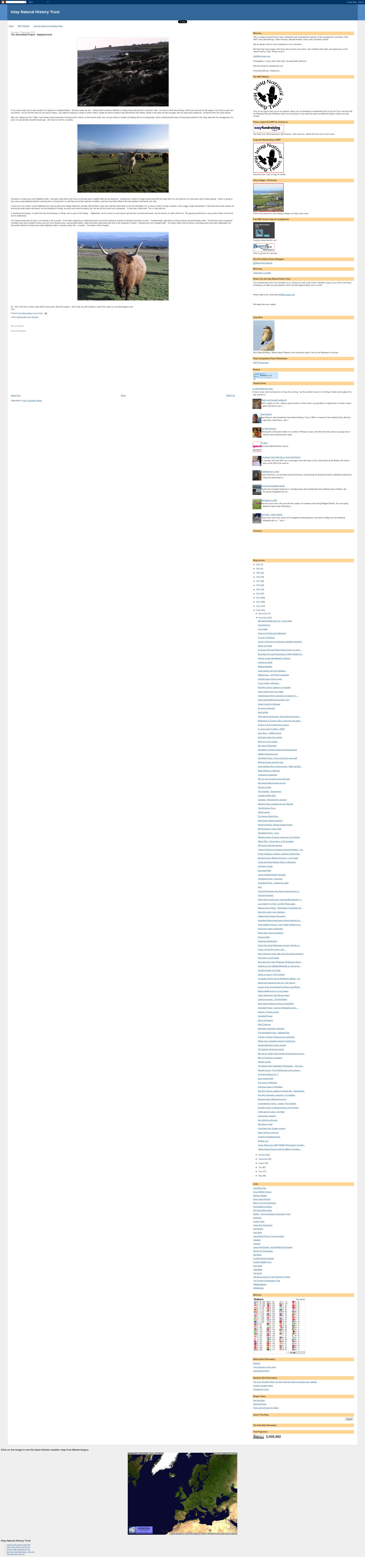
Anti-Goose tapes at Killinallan (270, 929)
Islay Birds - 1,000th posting (269, 733)
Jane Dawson (266, 414)
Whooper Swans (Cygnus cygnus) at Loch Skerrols (279, 837)
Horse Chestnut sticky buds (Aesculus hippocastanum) (280, 954)
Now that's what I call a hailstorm (271, 912)
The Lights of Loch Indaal (268, 958)
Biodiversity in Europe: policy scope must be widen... (280, 721)
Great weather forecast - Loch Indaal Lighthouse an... (280, 925)
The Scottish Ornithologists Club (266, 1281)
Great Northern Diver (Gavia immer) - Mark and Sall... (280, 766)
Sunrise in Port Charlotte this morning (273, 725)
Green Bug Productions (262, 1225)
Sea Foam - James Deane (271, 514)
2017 (258, 581)
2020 (258, 569)
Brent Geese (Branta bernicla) (270, 821)
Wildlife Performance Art (268, 754)
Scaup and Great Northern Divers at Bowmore (277, 862)
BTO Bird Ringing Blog (262, 1210)
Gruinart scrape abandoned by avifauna (274, 658)
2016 (258, 585)
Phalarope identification (267, 941)
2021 (258, 564)
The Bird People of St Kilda (269, 970)
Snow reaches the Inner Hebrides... (272, 671)
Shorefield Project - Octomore (270, 879)
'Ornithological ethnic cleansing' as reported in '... (278, 696)
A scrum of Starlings (266, 638)
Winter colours (264, 812)
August (261, 1163)
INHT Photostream (261, 363)
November (262, 618)
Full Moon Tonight (265, 866)
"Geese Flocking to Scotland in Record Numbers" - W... (281, 850)
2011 (258, 606)
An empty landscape (266, 708)
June (260, 1171)
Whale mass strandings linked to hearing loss (276, 1041)
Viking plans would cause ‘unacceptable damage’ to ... (280, 900)
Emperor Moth (264, 937)
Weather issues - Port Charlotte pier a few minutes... (279, 1070)
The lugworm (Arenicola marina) (271, 1049)
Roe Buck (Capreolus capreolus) (271, 1029)
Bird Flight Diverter (268, 429)
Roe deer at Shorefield (267, 746)
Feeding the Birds (265, 662)
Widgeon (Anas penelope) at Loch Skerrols (275, 804)
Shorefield (34, 317)
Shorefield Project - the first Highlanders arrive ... (278, 1008)
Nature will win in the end (268, 1133)
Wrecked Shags (259, 1404)
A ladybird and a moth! (270, 472)
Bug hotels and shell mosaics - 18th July (20, 1552)
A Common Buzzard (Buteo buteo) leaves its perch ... (280, 650)
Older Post (230, 395)
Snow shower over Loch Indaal (270, 692)
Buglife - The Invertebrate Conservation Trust (271, 1214)
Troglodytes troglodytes (267, 775)
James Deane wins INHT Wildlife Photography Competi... (281, 1145)
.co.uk (266, 375)
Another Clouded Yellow (263, 1386)
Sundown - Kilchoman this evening (272, 800)
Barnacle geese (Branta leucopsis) (272, 1099)
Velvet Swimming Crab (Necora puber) (273, 995)
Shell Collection (264, 1024)
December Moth (264, 871)
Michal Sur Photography (263, 1251)
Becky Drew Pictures (262, 1199)
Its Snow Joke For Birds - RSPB (271, 729)
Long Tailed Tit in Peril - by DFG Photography (276, 904)
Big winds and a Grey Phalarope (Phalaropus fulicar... (280, 962)
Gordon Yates (258, 1221)
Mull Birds (257, 1255)
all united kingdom (266, 377)
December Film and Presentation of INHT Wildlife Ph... (280, 654)
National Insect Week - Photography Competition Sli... (280, 908)
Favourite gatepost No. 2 (268, 1074)
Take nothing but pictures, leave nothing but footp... (279, 716)
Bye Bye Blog (259, 1400)
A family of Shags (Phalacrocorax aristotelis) (276, 1037)
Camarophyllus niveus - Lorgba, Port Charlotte (277, 1104)
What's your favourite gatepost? (274, 400)
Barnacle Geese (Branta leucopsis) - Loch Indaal (278, 858)
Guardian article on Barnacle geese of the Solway (278, 1108)
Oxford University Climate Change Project (275, 825)
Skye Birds (257, 1266)
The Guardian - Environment (269, 791)
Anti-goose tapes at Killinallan (270, 1087)
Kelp (260, 887)
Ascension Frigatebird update (273, 486)
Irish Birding (258, 1229)
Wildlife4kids (258, 1288)
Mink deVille (263, 712)
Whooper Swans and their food (270, 762)
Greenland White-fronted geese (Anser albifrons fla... (279, 920)
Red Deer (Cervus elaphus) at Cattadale (274, 687)
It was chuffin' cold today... (269, 683)
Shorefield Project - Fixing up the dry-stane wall (277, 758)
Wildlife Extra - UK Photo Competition (273, 675)
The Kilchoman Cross (267, 808)
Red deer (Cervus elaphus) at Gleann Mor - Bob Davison (281, 1091)
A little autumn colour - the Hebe (271, 1112)
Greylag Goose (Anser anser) (270, 679)
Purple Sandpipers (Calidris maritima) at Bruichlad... (279, 854)
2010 (258, 610)
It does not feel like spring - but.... (272, 949)
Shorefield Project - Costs (268, 833)
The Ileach (257, 1273)
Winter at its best (265, 646)
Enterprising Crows (261, 1389)
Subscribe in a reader (262, 273)
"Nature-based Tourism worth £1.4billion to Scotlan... (279, 1149)
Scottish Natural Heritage (263, 1258)
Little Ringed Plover (261, 1371)
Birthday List (263, 1141)
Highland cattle (21, 317)
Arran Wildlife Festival (262, 1192)
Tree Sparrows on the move (264, 1367)
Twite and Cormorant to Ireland (265, 1408)
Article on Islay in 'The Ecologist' (271, 975)
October (262, 1155)
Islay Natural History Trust (35, 12)
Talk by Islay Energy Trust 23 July (18, 1547)
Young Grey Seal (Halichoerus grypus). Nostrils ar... (279, 945)
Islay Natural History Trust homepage (268, 1236)
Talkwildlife (257, 1270)
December (262, 614)
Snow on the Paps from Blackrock (272, 633)
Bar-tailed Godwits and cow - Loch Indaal (275, 621)
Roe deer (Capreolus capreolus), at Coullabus (276, 1095)
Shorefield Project (265, 1016)
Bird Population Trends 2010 (269, 829)
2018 (258, 577)
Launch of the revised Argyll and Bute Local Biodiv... (279, 987)
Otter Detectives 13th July (16, 1554)
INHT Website (23, 26)
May (260, 1176)
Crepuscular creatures (267, 1116)
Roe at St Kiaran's (265, 1020)
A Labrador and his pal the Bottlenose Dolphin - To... (279, 979)
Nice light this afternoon (267, 1120)
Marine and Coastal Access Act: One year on (276, 983)
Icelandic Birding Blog (267, 796)
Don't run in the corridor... (268, 742)
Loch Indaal (262, 629)
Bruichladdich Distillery (262, 1207)
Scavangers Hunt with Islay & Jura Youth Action (280, 457)
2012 (258, 602)
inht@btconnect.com (261, 56)
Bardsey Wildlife (260, 1196)
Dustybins (257, 1218)
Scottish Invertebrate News (269, 1137)
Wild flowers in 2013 (269, 500)
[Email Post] (45, 313)
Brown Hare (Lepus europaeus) (270, 933)
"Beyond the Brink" (266, 895)
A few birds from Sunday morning (271, 1128)
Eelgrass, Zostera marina (268, 1012)
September (263, 1159)
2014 (258, 594)
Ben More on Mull (265, 1124)
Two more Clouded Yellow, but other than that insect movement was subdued (285, 1382)
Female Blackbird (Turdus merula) (272, 1045)
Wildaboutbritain (259, 1284)
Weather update (264, 1062)
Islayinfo (256, 1244)
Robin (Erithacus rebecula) (269, 771)
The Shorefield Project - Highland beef (273, 1033)
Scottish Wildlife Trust (262, 1262)
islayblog (256, 1240)
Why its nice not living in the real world (274, 779)
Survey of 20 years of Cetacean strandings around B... (280, 642)
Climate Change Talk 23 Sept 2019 (18, 1545)
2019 (258, 573)
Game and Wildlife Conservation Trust (273, 700)
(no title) (264, 443)
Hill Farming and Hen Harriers (270, 846)
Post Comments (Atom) (32, 401)
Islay (29, 317)
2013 (258, 598)
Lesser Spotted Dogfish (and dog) (272, 875)
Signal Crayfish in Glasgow (269, 704)
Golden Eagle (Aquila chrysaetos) (272, 916)
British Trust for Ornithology (264, 1203)
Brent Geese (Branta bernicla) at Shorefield (275, 1004)
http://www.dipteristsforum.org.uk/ (272, 783)
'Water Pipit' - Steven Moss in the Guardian (275, 841)
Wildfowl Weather (265, 667)
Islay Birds (257, 1233)
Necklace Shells (264, 787)
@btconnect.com (288, 295)
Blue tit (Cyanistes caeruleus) (270, 1058)
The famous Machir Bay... (268, 816)
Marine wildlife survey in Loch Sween (273, 991)
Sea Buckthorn (264, 625)
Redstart (256, 1363)
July (260, 1167)
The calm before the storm (262, 389)
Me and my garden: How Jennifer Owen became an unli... (281, 1054)
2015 (258, 589)
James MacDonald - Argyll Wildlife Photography (272, 1247)
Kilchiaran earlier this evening (270, 737)
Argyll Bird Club (259, 1188)
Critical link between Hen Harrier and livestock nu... (279, 891)
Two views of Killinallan (267, 1083)
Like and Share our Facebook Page (48, 26)
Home (11, 26)
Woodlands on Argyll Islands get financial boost (277, 750)
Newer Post (16, 395)
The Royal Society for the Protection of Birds (271, 1277)
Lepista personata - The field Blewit (272, 999)
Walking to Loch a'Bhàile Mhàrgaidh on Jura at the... (279, 966)
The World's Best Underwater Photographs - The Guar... (281, 1066)
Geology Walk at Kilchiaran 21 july (18, 1549)
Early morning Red (265, 1078)
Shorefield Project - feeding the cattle (273, 883)
